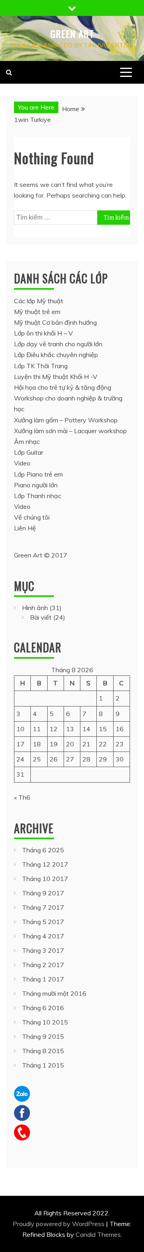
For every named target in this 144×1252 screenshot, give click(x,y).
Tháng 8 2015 (43, 1051)
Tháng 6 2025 (43, 850)
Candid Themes (98, 1234)
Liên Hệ (25, 528)
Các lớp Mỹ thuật (38, 301)
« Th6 (22, 797)
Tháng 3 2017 (43, 950)
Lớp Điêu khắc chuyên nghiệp (56, 355)
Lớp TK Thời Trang (41, 366)
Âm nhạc (27, 441)
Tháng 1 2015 (43, 1065)
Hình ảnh (35, 608)
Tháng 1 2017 (43, 979)
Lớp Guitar (28, 452)
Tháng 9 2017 (43, 893)
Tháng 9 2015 (43, 1036)
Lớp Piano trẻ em (38, 474)
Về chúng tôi (32, 517)
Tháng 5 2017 (43, 922)
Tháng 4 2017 (43, 936)
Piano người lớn (36, 485)
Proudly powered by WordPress (59, 1224)
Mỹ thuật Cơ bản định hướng (55, 322)
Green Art (72, 33)
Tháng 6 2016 (43, 1008)
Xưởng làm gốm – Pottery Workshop (66, 420)
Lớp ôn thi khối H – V (43, 333)
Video (22, 463)
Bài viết (41, 617)
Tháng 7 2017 (43, 907)
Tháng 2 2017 (43, 965)
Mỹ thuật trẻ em (37, 312)
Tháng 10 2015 (45, 1022)
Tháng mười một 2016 (54, 993)
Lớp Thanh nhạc (37, 496)
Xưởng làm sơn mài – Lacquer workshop (70, 431)
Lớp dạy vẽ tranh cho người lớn (58, 344)
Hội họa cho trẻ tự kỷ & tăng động (62, 387)
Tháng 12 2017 (45, 864)
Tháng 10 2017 (45, 879)
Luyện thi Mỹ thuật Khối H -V (55, 377)
